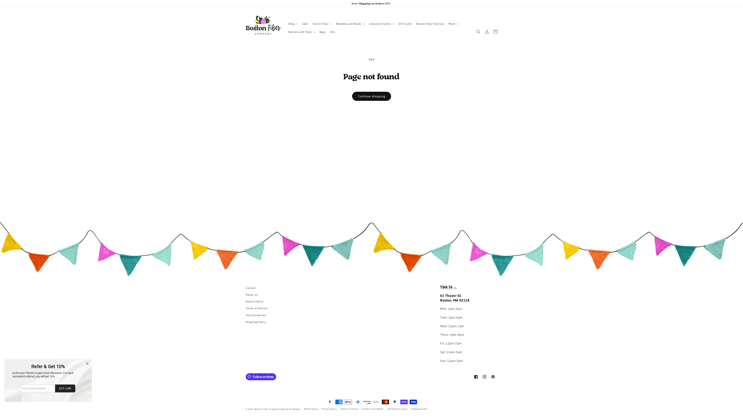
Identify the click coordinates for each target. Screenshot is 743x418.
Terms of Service (257, 308)
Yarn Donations (256, 315)
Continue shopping (371, 96)
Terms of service (349, 409)
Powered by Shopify (289, 409)
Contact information (372, 409)
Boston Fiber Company (267, 409)
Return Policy (255, 301)
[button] (293, 24)
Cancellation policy (397, 409)
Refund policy (311, 409)
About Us (252, 294)
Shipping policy (419, 409)
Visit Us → (448, 287)
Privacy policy (329, 409)
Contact (251, 288)
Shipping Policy (256, 322)
